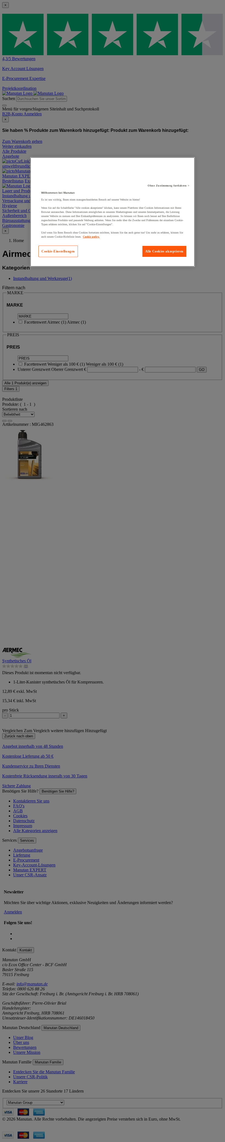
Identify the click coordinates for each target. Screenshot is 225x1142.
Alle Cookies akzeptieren (164, 251)
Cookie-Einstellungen (58, 251)
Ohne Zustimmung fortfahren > (168, 185)
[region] (112, 212)
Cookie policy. (91, 236)
